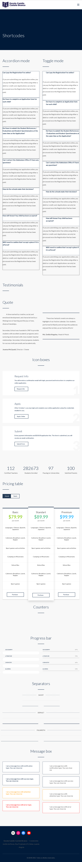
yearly (15, 496)
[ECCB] (14, 4)
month (7, 496)
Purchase (15, 594)
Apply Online (21, 416)
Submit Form (21, 444)
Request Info (21, 389)
